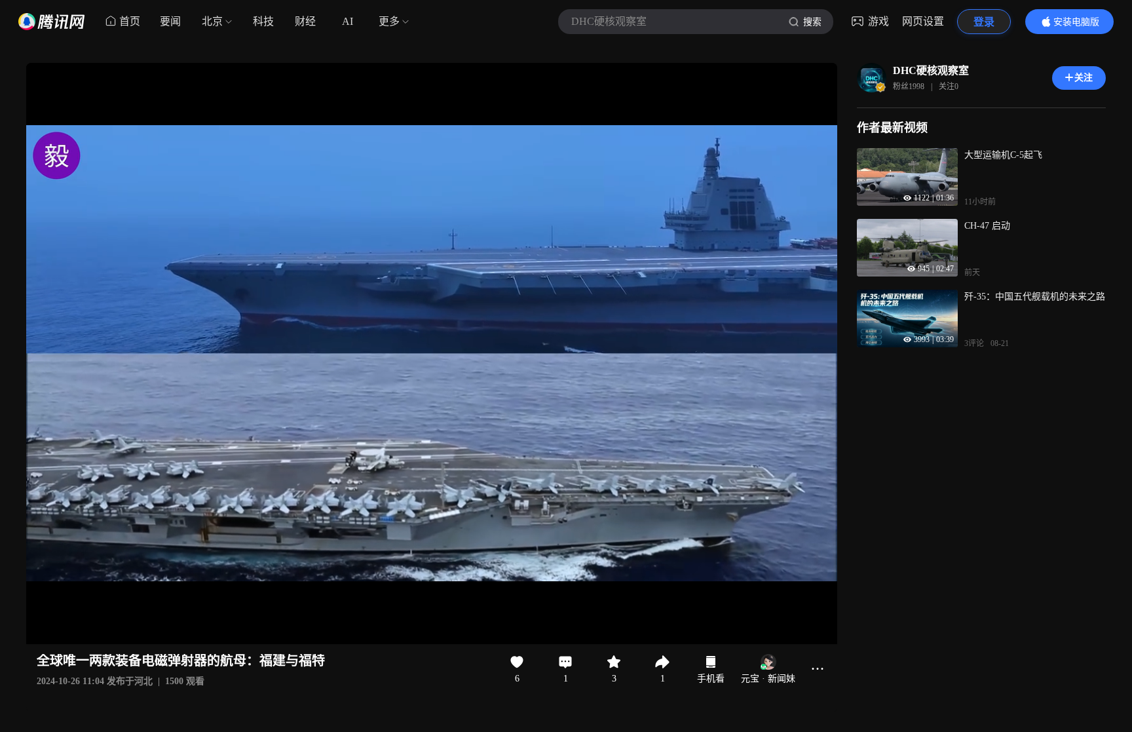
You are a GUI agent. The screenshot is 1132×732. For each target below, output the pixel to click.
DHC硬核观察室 (931, 70)
